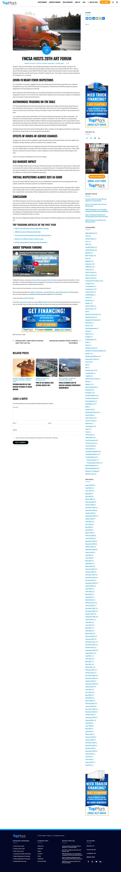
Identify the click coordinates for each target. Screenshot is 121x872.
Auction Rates (89, 247)
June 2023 (88, 591)
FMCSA (27, 63)
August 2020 (89, 686)
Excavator (88, 323)
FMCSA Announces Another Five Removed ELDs (95, 221)
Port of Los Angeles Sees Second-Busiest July (45, 383)
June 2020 (88, 692)
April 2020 (88, 698)
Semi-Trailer (89, 415)
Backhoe (88, 253)
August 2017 (89, 762)
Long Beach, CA (91, 853)
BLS (86, 258)
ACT (86, 236)
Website (15, 430)
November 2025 (90, 510)
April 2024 (88, 563)
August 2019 (89, 720)
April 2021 (88, 664)
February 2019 (89, 737)
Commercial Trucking (92, 281)
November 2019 (90, 712)
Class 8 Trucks (90, 278)
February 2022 (89, 636)
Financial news (91, 460)
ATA (86, 241)
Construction (89, 286)
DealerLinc (88, 300)
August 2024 (89, 552)
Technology (89, 426)
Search (87, 24)
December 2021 (90, 642)
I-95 (86, 364)
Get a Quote (105, 2)
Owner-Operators (90, 387)
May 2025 (88, 527)
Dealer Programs (68, 2)
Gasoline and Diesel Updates (94, 351)
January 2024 (89, 572)
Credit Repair (89, 295)
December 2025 (90, 507)
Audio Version (89, 250)
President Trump (90, 398)
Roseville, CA (90, 846)
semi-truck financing (37, 280)
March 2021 (89, 667)
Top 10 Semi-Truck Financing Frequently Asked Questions (33, 235)
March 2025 (89, 533)
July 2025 (88, 521)
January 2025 (89, 538)
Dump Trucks (89, 309)
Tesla (87, 429)
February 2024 (89, 569)
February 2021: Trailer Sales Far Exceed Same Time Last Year (29, 342)
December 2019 (90, 709)
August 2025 (89, 519)
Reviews (40, 848)
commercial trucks (49, 292)
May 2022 (88, 628)
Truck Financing (42, 2)
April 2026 (88, 496)
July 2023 (88, 588)
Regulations (51, 63)
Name (15, 423)
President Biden (90, 395)
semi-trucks (39, 292)
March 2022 (89, 633)
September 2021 (90, 650)
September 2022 (90, 616)
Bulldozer (88, 261)
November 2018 (90, 745)
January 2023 (89, 605)
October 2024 (89, 547)
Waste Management (91, 468)
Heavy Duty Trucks (91, 359)
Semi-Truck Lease (19, 846)
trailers (32, 292)
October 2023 (89, 580)
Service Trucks (90, 420)
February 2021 (89, 670)
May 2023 (88, 594)
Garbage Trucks (90, 348)
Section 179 (89, 409)
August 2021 (89, 653)
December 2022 (90, 608)
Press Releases (90, 401)
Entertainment (89, 317)
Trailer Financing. (28, 298)
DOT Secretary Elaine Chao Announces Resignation (31, 242)
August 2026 (89, 485)
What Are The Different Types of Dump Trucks (29, 239)
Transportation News (93, 463)
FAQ (39, 856)
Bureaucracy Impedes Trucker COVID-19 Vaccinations (64, 342)
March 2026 (89, 499)
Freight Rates (89, 339)
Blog (84, 2)
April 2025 (88, 530)
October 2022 (89, 614)
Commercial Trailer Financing (22, 853)
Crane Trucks (89, 292)
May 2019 (88, 728)
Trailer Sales (89, 437)
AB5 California (89, 233)
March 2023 (89, 600)
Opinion (39, 63)
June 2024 (88, 558)
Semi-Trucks (89, 418)
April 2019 (88, 731)
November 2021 (90, 644)
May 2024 (88, 560)
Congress (16, 378)
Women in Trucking (91, 471)
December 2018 (90, 742)
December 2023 (90, 574)
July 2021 (88, 656)
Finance (87, 325)
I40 (86, 367)
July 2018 (88, 756)
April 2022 (88, 630)
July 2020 (88, 689)
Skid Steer (88, 423)
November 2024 (90, 544)
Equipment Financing (54, 2)
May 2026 (88, 493)
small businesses (63, 292)
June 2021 (88, 658)
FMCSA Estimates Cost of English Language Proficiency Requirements (70, 385)
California (88, 267)
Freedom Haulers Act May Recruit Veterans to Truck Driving (22, 387)
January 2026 (89, 505)
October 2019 (89, 714)
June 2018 (88, 759)
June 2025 (88, 524)
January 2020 (89, 706)
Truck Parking (89, 446)
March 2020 (89, 700)
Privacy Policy (42, 861)
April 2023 (88, 597)
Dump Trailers (89, 306)
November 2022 (90, 611)
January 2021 (89, 672)
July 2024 (88, 555)
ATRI (86, 244)
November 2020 (90, 678)
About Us (77, 2)
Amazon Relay (89, 239)
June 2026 (88, 491)
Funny (87, 345)
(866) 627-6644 (93, 2)
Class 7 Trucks (90, 275)
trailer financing (52, 280)
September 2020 (90, 684)
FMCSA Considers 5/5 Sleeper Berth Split (28, 232)
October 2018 (89, 748)
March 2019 (89, 734)
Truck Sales (89, 448)
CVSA (87, 297)
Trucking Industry (90, 454)
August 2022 (89, 619)
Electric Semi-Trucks (91, 314)
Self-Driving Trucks (91, 412)
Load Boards (89, 373)
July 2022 (88, 622)
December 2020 (90, 675)
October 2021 (89, 647)
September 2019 (90, 717)
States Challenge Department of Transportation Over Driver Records (96, 215)
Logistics (88, 376)
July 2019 (88, 723)
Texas (87, 432)
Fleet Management (91, 328)
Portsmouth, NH (91, 849)
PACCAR (88, 390)
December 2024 (90, 541)
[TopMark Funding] (9, 4)
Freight (87, 337)
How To (87, 362)
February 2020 (89, 703)
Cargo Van (88, 269)
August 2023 (89, 586)
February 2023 (89, 602)
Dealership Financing (20, 861)
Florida (87, 331)
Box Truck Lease (19, 851)
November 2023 (90, 577)
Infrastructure (40, 380)
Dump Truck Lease (19, 848)
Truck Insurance (90, 443)
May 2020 (88, 695)
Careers (40, 853)
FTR (86, 342)
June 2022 (88, 625)
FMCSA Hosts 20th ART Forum (46, 58)
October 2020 (89, 681)
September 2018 (90, 751)
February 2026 (89, 502)
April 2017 (88, 765)
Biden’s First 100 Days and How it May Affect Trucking (31, 228)
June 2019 (88, 726)
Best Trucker (89, 255)
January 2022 (89, 639)
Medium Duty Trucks (91, 378)
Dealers (87, 303)
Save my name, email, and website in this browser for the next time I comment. (37, 438)
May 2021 (88, 661)
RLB (86, 406)
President (44, 63)
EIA (86, 311)
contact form (23, 302)
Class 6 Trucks (90, 272)
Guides (87, 353)
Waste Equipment (90, 465)
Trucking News (60, 63)
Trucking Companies (91, 451)
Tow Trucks (89, 434)
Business (21, 378)
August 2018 (89, 754)
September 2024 (90, 549)
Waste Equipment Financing (22, 856)
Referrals (40, 858)
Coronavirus (32, 63)
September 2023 (90, 583)
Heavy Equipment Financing (22, 858)
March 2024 (89, 566)
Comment (16, 407)
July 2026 (88, 488)
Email (50, 423)
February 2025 (89, 535)
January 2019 (89, 740)
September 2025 (90, 516)
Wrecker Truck (89, 474)
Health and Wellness (91, 356)
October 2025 (89, 513)
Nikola (87, 381)
